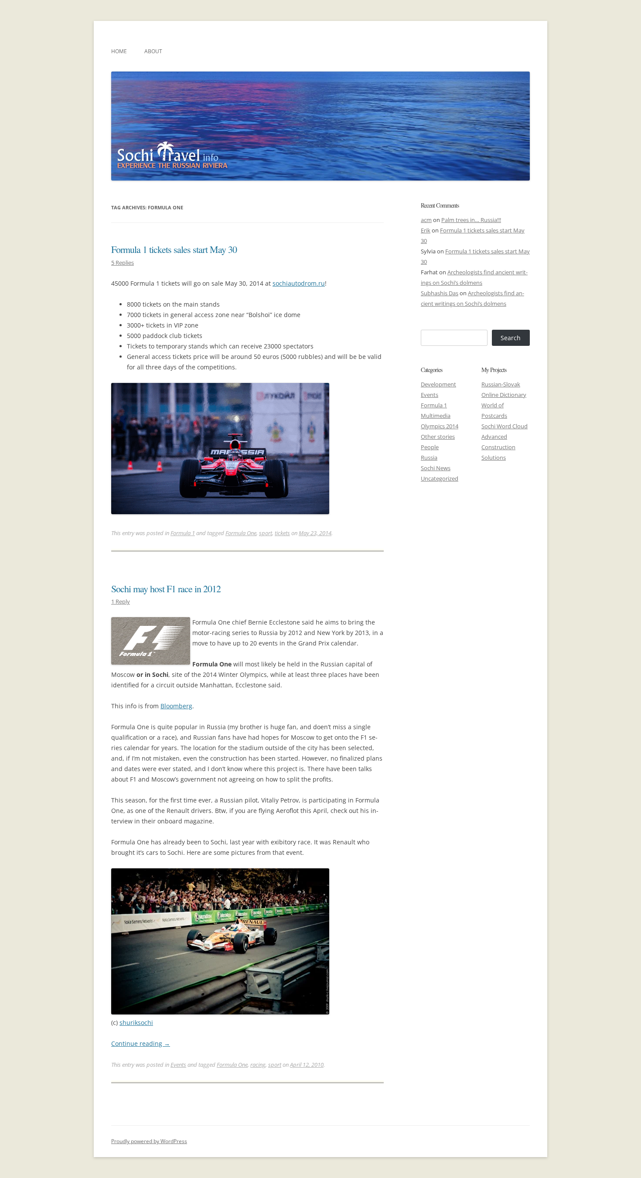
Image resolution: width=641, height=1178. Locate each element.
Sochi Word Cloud (504, 426)
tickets (282, 533)
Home (119, 51)
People (430, 447)
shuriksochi (136, 1022)
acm (426, 220)
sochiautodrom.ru (299, 283)
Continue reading (140, 1043)
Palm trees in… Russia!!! (471, 220)
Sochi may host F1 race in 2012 (166, 588)
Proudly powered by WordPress (149, 1141)
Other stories (438, 436)
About (153, 51)
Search (511, 338)
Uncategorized (439, 478)
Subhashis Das (439, 293)
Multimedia (435, 416)
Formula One (240, 533)
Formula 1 (182, 533)
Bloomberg (176, 706)
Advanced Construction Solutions (498, 447)
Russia (429, 457)
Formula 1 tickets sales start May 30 (174, 249)
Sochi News (435, 468)
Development (438, 384)
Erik (425, 230)
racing (258, 1065)
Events (178, 1065)
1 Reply (120, 601)
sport (265, 533)
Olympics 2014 (439, 426)
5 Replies (122, 262)
